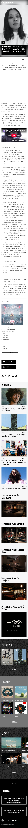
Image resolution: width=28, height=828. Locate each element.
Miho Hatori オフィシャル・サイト (10, 352)
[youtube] (13, 377)
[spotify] (2, 377)
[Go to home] (7, 2)
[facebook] (9, 377)
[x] (6, 377)
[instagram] (16, 377)
